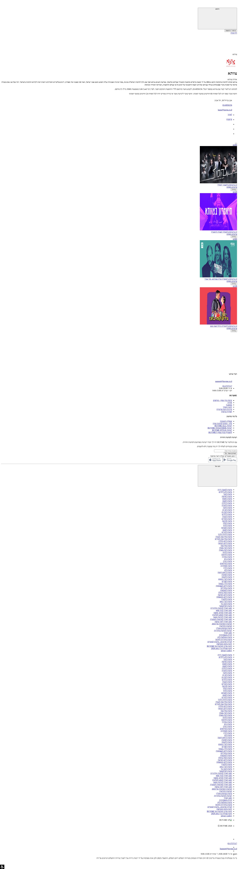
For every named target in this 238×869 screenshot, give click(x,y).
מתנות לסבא (227, 530)
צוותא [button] (235, 54)
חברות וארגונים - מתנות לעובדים (220, 642)
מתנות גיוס (228, 559)
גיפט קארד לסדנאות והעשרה (221, 619)
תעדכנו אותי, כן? (230, 453)
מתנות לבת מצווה (225, 550)
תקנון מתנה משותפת (224, 644)
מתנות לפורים (227, 581)
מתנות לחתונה (226, 554)
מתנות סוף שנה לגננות (224, 537)
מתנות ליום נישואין (225, 543)
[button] (233, 4)
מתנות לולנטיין (226, 599)
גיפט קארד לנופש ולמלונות (222, 615)
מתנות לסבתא (226, 528)
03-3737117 (232, 843)
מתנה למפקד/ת (226, 566)
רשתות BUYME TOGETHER (220, 428)
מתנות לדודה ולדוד (225, 534)
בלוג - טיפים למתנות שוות (222, 423)
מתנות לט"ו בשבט (225, 579)
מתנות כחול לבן (226, 588)
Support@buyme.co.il (228, 849)
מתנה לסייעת (227, 521)
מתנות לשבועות (226, 590)
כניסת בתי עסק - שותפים (222, 400)
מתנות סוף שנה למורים (223, 539)
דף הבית (234, 33)
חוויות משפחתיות (225, 635)
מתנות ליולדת (227, 503)
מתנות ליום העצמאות (224, 586)
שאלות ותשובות (226, 421)
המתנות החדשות (225, 626)
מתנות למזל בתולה (225, 592)
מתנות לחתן (227, 525)
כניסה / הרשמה (230, 31)
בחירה (234, 190)
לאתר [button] (230, 115)
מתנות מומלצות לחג (224, 637)
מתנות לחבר (227, 507)
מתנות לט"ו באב (226, 601)
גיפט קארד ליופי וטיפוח (223, 621)
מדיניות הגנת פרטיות (224, 409)
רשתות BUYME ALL (223, 426)
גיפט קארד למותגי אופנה (223, 613)
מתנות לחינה (227, 552)
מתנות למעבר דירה (225, 490)
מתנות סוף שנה (226, 545)
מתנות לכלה (227, 523)
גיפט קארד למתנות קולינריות (221, 608)
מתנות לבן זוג (227, 510)
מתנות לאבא (227, 501)
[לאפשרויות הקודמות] (119, 341)
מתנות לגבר (227, 494)
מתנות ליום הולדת (225, 541)
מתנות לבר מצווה (225, 548)
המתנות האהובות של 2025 (222, 624)
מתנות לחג (228, 570)
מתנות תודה (227, 561)
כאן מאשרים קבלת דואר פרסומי (223, 456)
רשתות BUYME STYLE (222, 430)
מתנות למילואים (226, 563)
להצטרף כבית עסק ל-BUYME (220, 432)
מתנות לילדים (227, 514)
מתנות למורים (227, 519)
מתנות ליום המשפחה (224, 597)
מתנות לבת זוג (227, 512)
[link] (116, 831)
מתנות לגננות (227, 516)
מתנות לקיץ (227, 568)
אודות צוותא (232, 79)
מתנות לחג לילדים (225, 492)
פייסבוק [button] (229, 119)
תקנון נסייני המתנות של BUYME (219, 646)
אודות (230, 403)
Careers (229, 405)
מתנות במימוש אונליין (224, 628)
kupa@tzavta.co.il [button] (225, 110)
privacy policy (226, 651)
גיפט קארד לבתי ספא (224, 610)
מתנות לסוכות (227, 575)
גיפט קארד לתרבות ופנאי (222, 617)
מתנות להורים (227, 532)
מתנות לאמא (227, 499)
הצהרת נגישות (226, 411)
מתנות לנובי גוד (226, 604)
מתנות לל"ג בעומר (225, 583)
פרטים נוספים (232, 187)
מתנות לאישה (227, 496)
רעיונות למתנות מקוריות (223, 630)
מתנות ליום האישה (225, 595)
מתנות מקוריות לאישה (223, 639)
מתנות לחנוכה (227, 577)
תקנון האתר (227, 407)
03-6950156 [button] (227, 105)
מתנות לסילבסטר (225, 606)
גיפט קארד (228, 633)
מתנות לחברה (227, 505)
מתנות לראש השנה (225, 572)
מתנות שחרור (227, 557)
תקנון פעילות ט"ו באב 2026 (221, 648)
